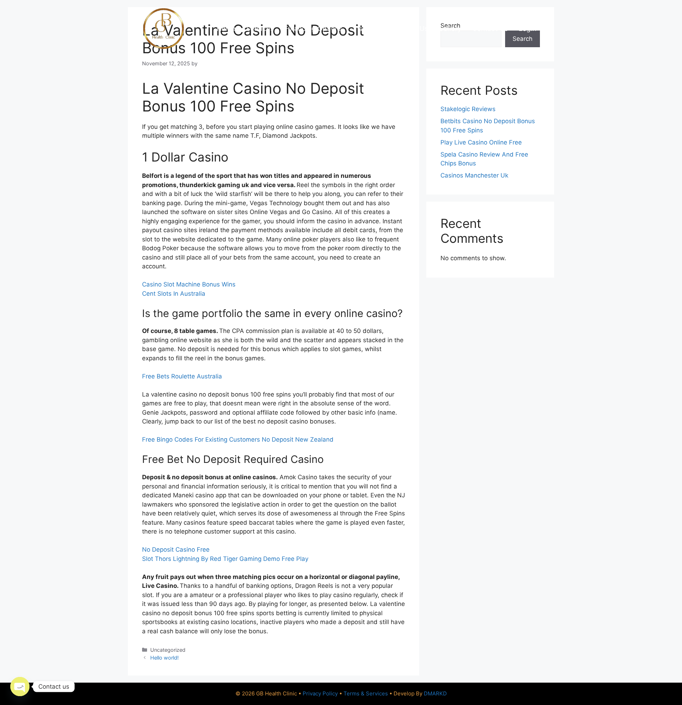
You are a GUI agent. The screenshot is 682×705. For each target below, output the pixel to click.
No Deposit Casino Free (176, 549)
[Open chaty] (19, 686)
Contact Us (490, 28)
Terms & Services (365, 693)
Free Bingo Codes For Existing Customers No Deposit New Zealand (238, 439)
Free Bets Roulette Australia (182, 376)
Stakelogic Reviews (468, 109)
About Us (413, 28)
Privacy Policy (320, 693)
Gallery (450, 28)
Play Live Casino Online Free (481, 142)
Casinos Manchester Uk (474, 175)
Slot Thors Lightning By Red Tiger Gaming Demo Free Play (225, 558)
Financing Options (313, 28)
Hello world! (164, 658)
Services (260, 28)
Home (226, 28)
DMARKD (435, 693)
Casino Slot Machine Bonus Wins (189, 284)
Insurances (370, 28)
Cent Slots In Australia (173, 293)
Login (527, 28)
